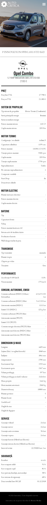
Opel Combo (23, 73)
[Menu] (44, 4)
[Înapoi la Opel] (23, 65)
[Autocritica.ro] (10, 4)
